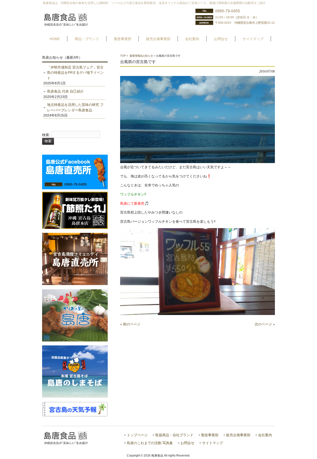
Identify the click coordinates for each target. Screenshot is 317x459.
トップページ (137, 435)
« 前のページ (130, 324)
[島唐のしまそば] (75, 396)
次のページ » (265, 324)
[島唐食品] (69, 24)
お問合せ (187, 443)
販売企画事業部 (238, 435)
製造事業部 (209, 435)
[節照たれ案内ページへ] (75, 228)
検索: (46, 135)
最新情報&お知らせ (141, 55)
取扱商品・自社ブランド (174, 435)
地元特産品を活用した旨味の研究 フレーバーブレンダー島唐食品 (75, 107)
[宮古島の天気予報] (75, 415)
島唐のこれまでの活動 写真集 (150, 443)
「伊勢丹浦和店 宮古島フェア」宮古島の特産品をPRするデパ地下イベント (75, 72)
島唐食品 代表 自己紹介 (65, 91)
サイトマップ (212, 443)
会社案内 (265, 435)
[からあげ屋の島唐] (75, 340)
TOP (123, 55)
